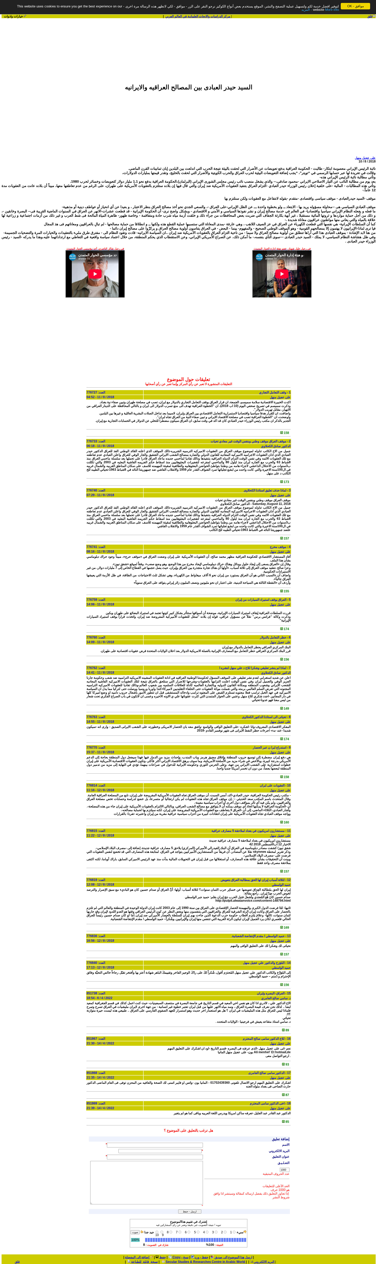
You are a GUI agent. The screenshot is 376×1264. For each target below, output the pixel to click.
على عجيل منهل (365, 158)
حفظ (162, 1257)
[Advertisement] (188, 49)
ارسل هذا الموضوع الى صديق (233, 1257)
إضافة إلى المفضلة (137, 1257)
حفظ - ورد (201, 1257)
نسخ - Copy (180, 1257)
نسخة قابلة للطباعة (144, 1261)
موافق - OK (355, 6)
